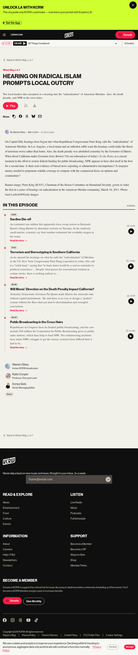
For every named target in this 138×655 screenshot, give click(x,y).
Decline (113, 646)
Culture (7, 518)
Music (73, 507)
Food (6, 513)
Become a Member (81, 543)
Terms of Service (48, 635)
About (6, 543)
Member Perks (78, 565)
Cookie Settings (114, 635)
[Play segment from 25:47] (5, 318)
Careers (7, 549)
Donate (127, 34)
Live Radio (76, 502)
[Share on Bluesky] (33, 116)
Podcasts (75, 513)
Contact (7, 565)
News (9, 394)
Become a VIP (78, 549)
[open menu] (5, 35)
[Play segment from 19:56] (5, 285)
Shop (73, 560)
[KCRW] (9, 464)
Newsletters (10, 560)
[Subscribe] (108, 479)
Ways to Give (77, 554)
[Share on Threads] (27, 116)
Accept (130, 646)
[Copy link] (14, 117)
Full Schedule (78, 518)
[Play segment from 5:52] (5, 248)
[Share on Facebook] (20, 116)
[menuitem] (35, 105)
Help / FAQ (9, 554)
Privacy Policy (27, 635)
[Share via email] (40, 117)
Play (12, 105)
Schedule (129, 43)
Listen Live (17, 34)
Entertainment (11, 507)
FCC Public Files (90, 635)
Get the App (13, 22)
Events (7, 523)
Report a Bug (9, 635)
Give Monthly (33, 601)
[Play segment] (131, 231)
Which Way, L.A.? (11, 70)
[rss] (26, 106)
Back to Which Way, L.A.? (20, 60)
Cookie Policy (69, 635)
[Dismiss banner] (133, 5)
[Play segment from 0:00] (5, 215)
